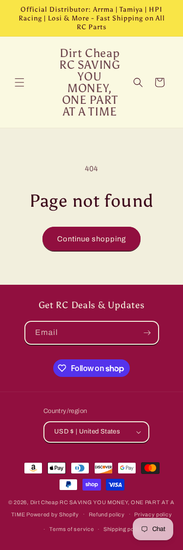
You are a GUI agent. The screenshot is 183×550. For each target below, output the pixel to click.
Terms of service (71, 529)
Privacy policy (153, 514)
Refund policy (107, 514)
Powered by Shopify (52, 514)
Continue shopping (91, 239)
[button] (19, 82)
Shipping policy (123, 529)
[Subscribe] (147, 333)
